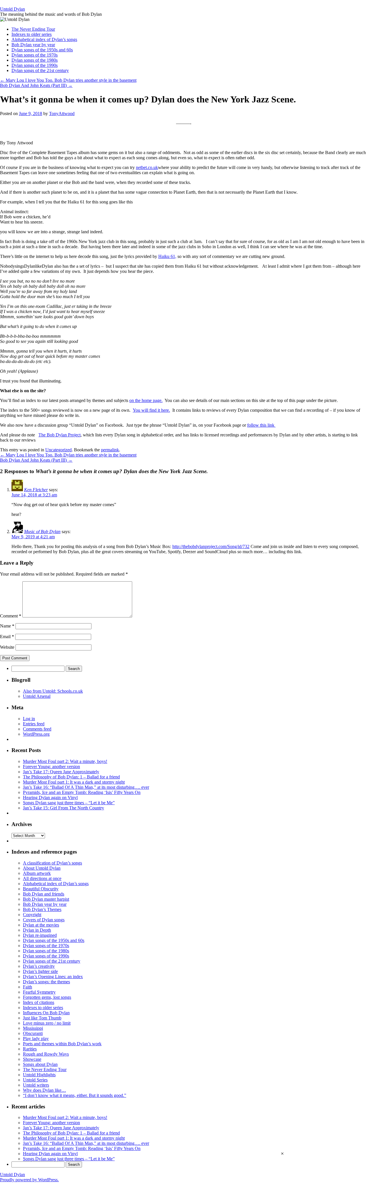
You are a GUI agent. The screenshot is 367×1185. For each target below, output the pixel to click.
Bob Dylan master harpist (46, 899)
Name (7, 625)
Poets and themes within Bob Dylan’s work (62, 1043)
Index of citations (38, 1002)
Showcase (32, 1059)
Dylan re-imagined (40, 935)
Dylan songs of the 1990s (34, 65)
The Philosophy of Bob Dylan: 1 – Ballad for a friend (71, 776)
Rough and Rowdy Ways (46, 1054)
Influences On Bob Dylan (46, 1012)
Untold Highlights (39, 1074)
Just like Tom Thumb (42, 1017)
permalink (110, 449)
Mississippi (33, 1028)
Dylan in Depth (37, 930)
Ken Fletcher (36, 489)
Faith (27, 986)
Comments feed (37, 728)
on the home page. (146, 400)
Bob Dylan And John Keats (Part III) (36, 85)
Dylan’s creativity (39, 966)
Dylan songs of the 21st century (40, 70)
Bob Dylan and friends (43, 893)
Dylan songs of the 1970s (34, 55)
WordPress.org (36, 734)
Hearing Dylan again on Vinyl (50, 797)
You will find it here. (151, 410)
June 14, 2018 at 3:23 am (34, 494)
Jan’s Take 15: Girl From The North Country (63, 807)
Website (7, 647)
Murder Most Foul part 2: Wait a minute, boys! (65, 761)
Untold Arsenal (36, 696)
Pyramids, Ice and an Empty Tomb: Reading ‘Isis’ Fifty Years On (81, 792)
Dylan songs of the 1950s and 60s (42, 49)
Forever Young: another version (51, 766)
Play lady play (36, 1038)
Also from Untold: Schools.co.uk (53, 691)
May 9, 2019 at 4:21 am (33, 536)
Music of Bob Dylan (42, 531)
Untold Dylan (12, 9)
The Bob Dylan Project (59, 434)
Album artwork (37, 873)
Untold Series (35, 1079)
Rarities (30, 1048)
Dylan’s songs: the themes (46, 981)
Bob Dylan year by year (33, 44)
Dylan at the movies (41, 924)
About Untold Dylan (41, 868)
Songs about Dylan (40, 1064)
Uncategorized (58, 449)
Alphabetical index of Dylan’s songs (44, 39)
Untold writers (36, 1085)
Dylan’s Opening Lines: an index (53, 976)
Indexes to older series (31, 34)
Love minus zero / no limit (47, 1023)
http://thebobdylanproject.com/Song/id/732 (210, 546)
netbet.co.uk (147, 167)
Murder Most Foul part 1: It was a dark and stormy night (74, 782)
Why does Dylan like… (44, 1090)
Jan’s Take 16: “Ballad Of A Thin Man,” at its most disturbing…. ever (86, 787)
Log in (29, 718)
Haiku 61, (167, 256)
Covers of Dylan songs (44, 919)
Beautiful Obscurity (40, 888)
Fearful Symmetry (39, 992)
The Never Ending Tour (33, 29)
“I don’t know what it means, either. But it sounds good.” (74, 1095)
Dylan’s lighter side (40, 971)
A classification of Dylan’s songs (52, 862)
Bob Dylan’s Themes (42, 909)
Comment (10, 615)
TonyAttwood (62, 113)
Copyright (32, 914)
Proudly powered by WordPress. (29, 1179)
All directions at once (42, 878)
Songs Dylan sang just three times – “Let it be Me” (69, 802)
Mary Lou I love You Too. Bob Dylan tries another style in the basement (68, 80)
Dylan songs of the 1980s (34, 60)
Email (7, 636)
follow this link (261, 425)
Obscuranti (33, 1033)
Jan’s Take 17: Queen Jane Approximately (61, 771)
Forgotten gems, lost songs (47, 997)
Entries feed (33, 723)
